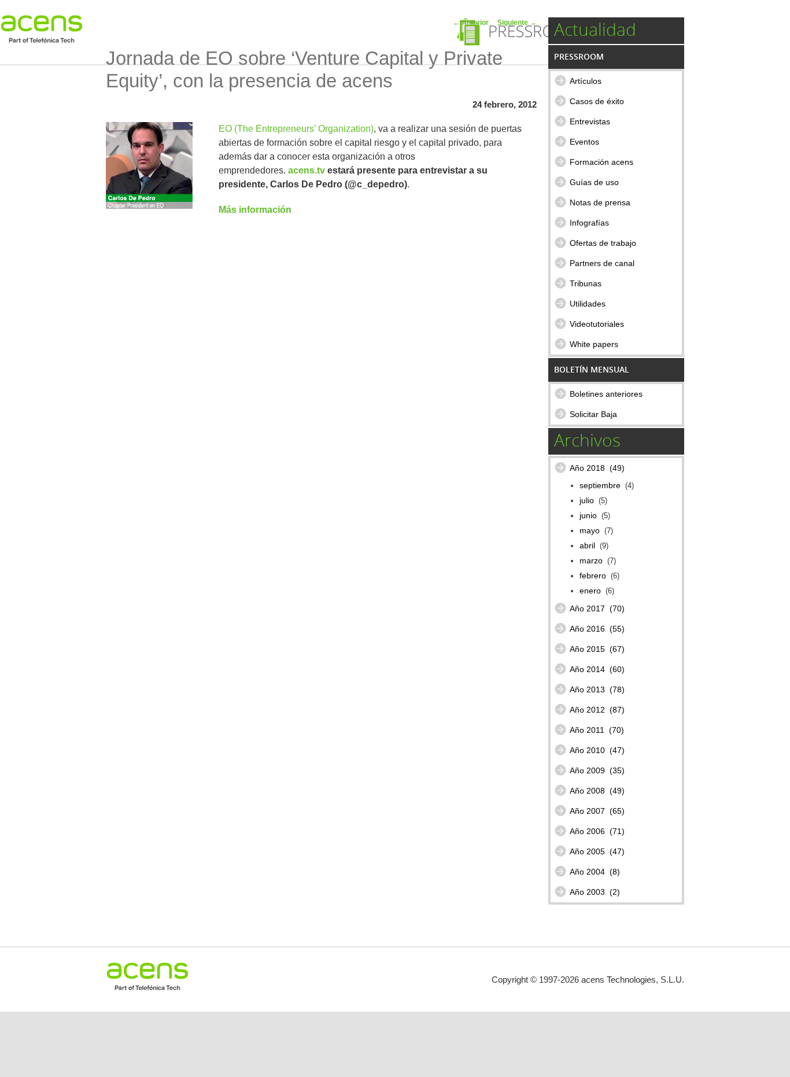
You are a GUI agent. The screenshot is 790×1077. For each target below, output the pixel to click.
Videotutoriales (597, 324)
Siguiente (517, 23)
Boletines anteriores (606, 394)
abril (587, 545)
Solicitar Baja (593, 414)
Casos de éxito (597, 101)
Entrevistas (590, 121)
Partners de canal (602, 263)
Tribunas (585, 283)
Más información (255, 210)
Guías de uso (594, 182)
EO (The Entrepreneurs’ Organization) (296, 129)
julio (586, 500)
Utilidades (588, 303)
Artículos (585, 81)
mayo (589, 530)
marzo (591, 560)
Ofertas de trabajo (603, 243)
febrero (592, 575)
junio (588, 515)
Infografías (589, 222)
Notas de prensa (600, 202)
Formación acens (601, 162)
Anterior (471, 23)
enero (590, 591)
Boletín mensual (591, 369)
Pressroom (579, 56)
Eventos (584, 141)
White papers (594, 344)
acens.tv (306, 170)
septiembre (600, 485)
